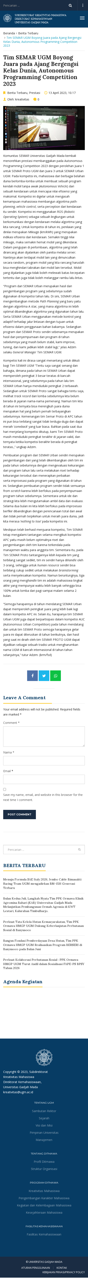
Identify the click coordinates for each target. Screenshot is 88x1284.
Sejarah (44, 1118)
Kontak (62, 1268)
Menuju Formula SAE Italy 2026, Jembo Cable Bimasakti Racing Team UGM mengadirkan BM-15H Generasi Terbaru (42, 883)
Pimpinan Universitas (44, 1133)
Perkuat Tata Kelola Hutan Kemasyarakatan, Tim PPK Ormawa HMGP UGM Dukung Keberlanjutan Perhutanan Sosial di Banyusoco (43, 926)
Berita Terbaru (28, 33)
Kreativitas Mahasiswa (44, 1191)
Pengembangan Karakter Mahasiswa (44, 1198)
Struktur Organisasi (44, 1169)
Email (7, 771)
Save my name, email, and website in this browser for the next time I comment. (43, 797)
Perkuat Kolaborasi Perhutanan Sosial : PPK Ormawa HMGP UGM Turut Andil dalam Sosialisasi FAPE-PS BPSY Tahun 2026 (43, 964)
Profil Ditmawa (44, 1162)
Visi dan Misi (44, 1125)
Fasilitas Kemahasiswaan (44, 1234)
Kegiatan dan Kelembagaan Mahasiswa (44, 1205)
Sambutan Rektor (44, 1111)
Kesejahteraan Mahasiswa (44, 1212)
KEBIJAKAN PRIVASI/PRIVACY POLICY (64, 1272)
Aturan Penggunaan (35, 1268)
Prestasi (34, 93)
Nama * (8, 752)
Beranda (9, 33)
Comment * (11, 723)
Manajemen (44, 1140)
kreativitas (22, 99)
